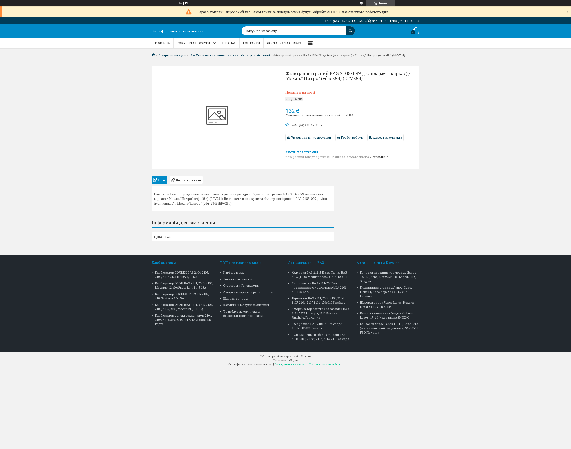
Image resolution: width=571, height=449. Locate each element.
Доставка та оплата (284, 43)
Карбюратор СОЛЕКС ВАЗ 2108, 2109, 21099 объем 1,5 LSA (182, 296)
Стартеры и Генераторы (241, 285)
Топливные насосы (237, 279)
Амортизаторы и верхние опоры (248, 292)
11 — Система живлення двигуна (213, 55)
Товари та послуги (193, 43)
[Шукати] (350, 28)
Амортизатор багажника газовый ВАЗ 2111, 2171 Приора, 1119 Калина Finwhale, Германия (320, 313)
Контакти (251, 43)
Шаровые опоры (235, 298)
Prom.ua (306, 356)
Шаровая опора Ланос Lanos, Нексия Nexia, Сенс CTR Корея (387, 304)
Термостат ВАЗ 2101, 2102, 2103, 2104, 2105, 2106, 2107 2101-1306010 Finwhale (318, 300)
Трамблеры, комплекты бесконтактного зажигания (244, 313)
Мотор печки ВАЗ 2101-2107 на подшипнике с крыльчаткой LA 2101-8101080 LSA (320, 287)
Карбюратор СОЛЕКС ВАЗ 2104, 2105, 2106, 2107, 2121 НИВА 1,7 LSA (182, 274)
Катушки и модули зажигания (246, 305)
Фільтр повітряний (255, 55)
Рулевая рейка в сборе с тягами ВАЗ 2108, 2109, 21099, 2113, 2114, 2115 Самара (320, 336)
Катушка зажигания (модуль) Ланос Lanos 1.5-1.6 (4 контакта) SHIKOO (387, 315)
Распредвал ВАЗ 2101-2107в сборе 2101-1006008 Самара (317, 326)
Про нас (229, 43)
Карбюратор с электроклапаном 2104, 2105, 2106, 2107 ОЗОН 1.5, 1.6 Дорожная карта (183, 319)
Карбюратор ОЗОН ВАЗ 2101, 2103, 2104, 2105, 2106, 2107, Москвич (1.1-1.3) (184, 306)
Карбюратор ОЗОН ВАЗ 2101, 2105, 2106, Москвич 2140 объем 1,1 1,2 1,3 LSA (184, 285)
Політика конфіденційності (326, 364)
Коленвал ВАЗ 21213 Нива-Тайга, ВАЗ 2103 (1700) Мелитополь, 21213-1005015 (320, 274)
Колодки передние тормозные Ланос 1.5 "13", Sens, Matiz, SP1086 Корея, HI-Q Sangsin (388, 276)
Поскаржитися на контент (291, 364)
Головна (162, 43)
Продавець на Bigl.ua (285, 360)
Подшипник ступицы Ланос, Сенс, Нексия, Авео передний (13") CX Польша (386, 291)
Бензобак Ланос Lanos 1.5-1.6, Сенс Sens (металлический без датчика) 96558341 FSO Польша (389, 328)
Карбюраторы (234, 272)
